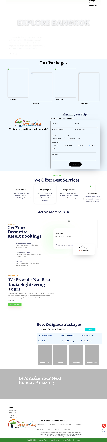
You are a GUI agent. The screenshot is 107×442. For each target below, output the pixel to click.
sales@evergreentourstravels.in (72, 434)
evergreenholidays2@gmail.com (53, 434)
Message (55, 154)
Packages (12, 413)
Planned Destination (58, 129)
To (68, 136)
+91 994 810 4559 (57, 436)
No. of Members (80, 129)
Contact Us (93, 5)
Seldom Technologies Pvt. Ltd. (71, 440)
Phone (77, 123)
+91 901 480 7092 (69, 436)
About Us (12, 410)
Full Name (55, 123)
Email (54, 148)
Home (11, 408)
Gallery (11, 415)
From (54, 136)
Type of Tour (55, 142)
